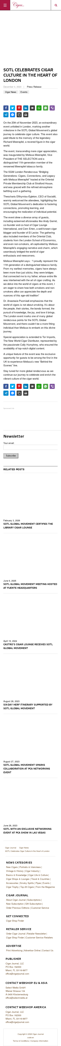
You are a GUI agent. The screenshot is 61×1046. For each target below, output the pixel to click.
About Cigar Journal (16, 899)
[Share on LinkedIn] (25, 108)
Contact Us (47, 950)
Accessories (12, 883)
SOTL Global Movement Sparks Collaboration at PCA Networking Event (26, 769)
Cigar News (10, 92)
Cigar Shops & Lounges (17, 878)
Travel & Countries (40, 878)
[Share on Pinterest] (19, 108)
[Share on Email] (32, 108)
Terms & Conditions (21, 1040)
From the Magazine (45, 886)
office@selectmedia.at (16, 997)
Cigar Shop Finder (15, 920)
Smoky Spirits (27, 883)
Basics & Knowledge (16, 875)
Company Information (39, 1040)
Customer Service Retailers (39, 937)
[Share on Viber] (52, 108)
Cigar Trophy (12, 886)
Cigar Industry (32, 871)
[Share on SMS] (45, 108)
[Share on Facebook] (5, 108)
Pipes (38, 883)
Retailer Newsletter (36, 933)
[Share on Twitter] (12, 108)
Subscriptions (34, 899)
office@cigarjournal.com (17, 973)
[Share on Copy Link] (19, 114)
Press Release (34, 86)
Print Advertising (14, 950)
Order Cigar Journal (15, 933)
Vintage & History (15, 871)
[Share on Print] (25, 114)
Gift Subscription (33, 903)
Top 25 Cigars (27, 886)
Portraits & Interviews (30, 867)
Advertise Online (32, 950)
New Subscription (15, 903)
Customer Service (40, 907)
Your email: (8, 443)
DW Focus (30, 5)
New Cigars (12, 867)
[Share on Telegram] (5, 114)
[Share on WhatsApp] (39, 108)
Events (24, 92)
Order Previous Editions (17, 907)
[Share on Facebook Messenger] (12, 114)
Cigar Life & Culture (38, 875)
